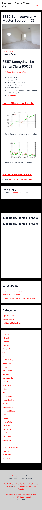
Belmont (5, 338)
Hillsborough (7, 371)
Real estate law (8, 319)
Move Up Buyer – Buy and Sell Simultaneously (19, 298)
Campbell (6, 349)
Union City (6, 455)
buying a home (8, 316)
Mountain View (8, 400)
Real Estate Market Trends (12, 323)
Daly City (5, 356)
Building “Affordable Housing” (13, 291)
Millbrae (5, 389)
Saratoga (5, 444)
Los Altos (6, 374)
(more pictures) (8, 51)
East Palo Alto (7, 360)
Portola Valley (7, 422)
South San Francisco (10, 448)
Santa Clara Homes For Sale (17, 174)
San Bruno (6, 426)
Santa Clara (6, 440)
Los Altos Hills (7, 378)
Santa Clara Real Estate (18, 103)
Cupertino (6, 353)
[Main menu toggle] (37, 5)
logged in (15, 193)
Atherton (5, 334)
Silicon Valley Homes (14, 494)
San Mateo (6, 437)
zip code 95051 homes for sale (20, 179)
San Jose (6, 433)
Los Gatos (6, 382)
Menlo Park (6, 386)
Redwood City (7, 407)
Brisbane (5, 342)
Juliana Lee (16, 476)
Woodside (6, 458)
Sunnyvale (6, 451)
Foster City (6, 364)
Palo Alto (5, 418)
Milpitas (5, 393)
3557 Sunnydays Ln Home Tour (14, 72)
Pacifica (5, 415)
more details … (12, 95)
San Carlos (6, 429)
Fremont (5, 367)
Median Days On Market (11, 295)
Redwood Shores (9, 411)
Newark (5, 404)
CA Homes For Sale (24, 497)
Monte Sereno (7, 396)
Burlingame (6, 345)
